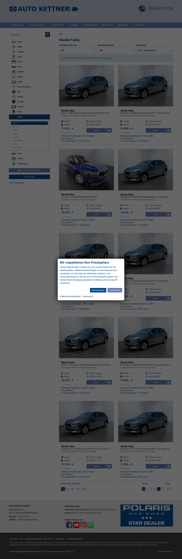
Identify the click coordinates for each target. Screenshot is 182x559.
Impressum (88, 296)
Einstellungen (114, 290)
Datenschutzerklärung (70, 296)
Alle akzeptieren (98, 290)
